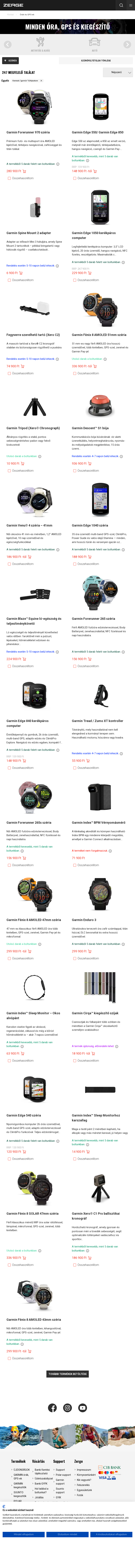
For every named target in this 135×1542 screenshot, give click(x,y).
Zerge (78, 1461)
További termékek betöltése (68, 1374)
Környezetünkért (85, 1474)
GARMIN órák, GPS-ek (21, 1476)
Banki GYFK (41, 1483)
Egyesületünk (84, 1490)
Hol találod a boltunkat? (41, 1490)
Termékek (18, 1461)
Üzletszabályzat (43, 1478)
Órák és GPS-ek (27, 15)
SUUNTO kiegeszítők (20, 1494)
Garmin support (60, 1482)
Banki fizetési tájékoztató (42, 1471)
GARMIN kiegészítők (20, 1485)
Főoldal (10, 15)
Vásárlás (38, 1461)
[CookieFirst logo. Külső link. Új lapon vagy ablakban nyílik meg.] (4, 1506)
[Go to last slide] (8, 44)
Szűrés (12, 60)
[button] (131, 5)
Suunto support (60, 1490)
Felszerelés (83, 1485)
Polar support (63, 1474)
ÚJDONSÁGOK (22, 1469)
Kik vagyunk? (84, 1480)
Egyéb (5, 80)
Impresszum (84, 1469)
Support (59, 1461)
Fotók (80, 1495)
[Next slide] (127, 44)
